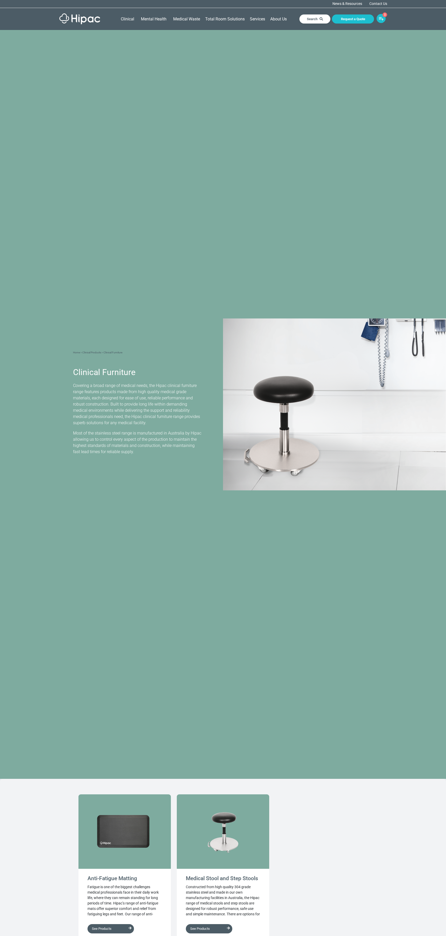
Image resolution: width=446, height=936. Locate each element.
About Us (278, 19)
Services (257, 19)
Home (76, 352)
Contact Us (378, 4)
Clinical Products (91, 352)
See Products (102, 929)
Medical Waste (186, 19)
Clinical (127, 19)
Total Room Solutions (225, 19)
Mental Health (153, 19)
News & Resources (347, 4)
